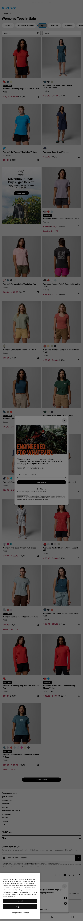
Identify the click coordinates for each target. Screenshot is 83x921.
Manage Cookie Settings (20, 912)
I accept (20, 901)
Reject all (19, 907)
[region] (20, 896)
